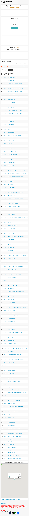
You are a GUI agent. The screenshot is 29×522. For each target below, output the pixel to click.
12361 (5, 400)
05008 (5, 266)
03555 (5, 195)
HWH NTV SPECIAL (12, 151)
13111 (5, 118)
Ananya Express (11, 214)
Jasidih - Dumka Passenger (13, 233)
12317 (5, 244)
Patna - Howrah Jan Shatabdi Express (15, 198)
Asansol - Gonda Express (13, 337)
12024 (5, 198)
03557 (5, 228)
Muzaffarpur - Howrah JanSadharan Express (17, 392)
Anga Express (11, 124)
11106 (5, 291)
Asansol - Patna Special (12, 209)
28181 (5, 135)
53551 (5, 231)
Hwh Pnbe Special (11, 159)
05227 (5, 236)
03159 (5, 94)
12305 (5, 332)
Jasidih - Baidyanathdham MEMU (14, 436)
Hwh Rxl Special (11, 146)
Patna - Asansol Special (12, 367)
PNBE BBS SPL (11, 362)
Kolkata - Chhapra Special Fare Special (15, 88)
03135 (5, 88)
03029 (5, 146)
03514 (5, 420)
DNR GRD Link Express (12, 77)
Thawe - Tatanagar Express (13, 455)
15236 (5, 395)
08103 (5, 250)
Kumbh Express (11, 321)
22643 (5, 285)
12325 (5, 242)
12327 (5, 318)
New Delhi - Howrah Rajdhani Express (15, 192)
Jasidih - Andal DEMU (12, 277)
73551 (5, 225)
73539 (5, 222)
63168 (5, 458)
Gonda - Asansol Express (13, 203)
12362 (5, 398)
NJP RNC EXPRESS (11, 373)
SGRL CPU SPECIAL (12, 403)
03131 (5, 343)
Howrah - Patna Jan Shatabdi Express (15, 359)
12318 (5, 211)
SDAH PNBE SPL (11, 346)
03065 (5, 162)
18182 (5, 455)
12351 (5, 110)
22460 (5, 170)
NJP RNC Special (11, 370)
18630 (5, 373)
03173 (5, 346)
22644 (5, 354)
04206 (5, 283)
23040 (5, 452)
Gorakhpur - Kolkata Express (14, 428)
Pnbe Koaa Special (12, 294)
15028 (5, 439)
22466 (5, 173)
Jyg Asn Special (11, 420)
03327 (5, 444)
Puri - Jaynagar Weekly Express (14, 154)
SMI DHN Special (11, 378)
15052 (5, 428)
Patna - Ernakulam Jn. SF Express (14, 354)
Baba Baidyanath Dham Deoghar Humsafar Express (18, 170)
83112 (5, 105)
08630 (5, 370)
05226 (5, 387)
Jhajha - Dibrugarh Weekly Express (15, 433)
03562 (5, 143)
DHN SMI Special (11, 444)
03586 (5, 376)
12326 (5, 220)
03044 (5, 406)
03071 (5, 159)
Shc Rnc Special (11, 417)
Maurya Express (11, 439)
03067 (5, 151)
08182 (5, 99)
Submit (14, 28)
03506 (5, 179)
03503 (5, 302)
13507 (5, 335)
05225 (5, 313)
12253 (5, 124)
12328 (5, 422)
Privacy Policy (17, 502)
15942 (5, 315)
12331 (5, 157)
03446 (5, 310)
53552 (5, 190)
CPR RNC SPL (10, 414)
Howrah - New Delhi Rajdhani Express (15, 332)
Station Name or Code (6, 22)
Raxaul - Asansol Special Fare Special (15, 406)
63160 (5, 305)
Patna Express (11, 288)
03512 (5, 367)
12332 (5, 181)
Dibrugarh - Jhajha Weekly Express (15, 315)
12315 (5, 329)
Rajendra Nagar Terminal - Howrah (15, 113)
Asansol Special (11, 296)
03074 (5, 129)
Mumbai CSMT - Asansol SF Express (15, 398)
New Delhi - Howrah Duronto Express (15, 168)
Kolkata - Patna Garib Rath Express (15, 91)
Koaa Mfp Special (11, 313)
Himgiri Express (11, 157)
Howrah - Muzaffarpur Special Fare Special (16, 236)
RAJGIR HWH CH (11, 452)
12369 (5, 321)
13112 (5, 102)
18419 (5, 154)
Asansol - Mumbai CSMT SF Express (15, 400)
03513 (5, 441)
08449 (5, 165)
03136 (5, 450)
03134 (5, 294)
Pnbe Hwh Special (11, 129)
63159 (5, 280)
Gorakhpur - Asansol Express (14, 206)
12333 (5, 80)
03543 (5, 148)
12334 (5, 121)
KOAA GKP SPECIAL (12, 343)
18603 (5, 411)
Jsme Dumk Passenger (12, 225)
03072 (5, 299)
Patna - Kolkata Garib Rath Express (15, 83)
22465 (5, 255)
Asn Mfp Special (11, 195)
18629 (5, 261)
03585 (5, 86)
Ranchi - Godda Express (13, 411)
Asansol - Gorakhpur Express (14, 335)
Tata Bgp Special (11, 250)
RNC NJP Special (11, 258)
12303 (5, 247)
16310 (5, 357)
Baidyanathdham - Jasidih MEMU (14, 458)
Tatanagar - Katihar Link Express (14, 135)
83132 (5, 77)
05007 (5, 96)
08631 (5, 409)
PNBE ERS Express (11, 357)
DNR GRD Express (11, 105)
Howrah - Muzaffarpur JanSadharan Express (17, 307)
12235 (5, 348)
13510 (5, 203)
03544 (5, 184)
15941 (5, 433)
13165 (5, 138)
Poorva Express (11, 239)
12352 (5, 113)
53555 (5, 365)
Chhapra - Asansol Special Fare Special (15, 450)
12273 (5, 253)
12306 (5, 192)
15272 (5, 392)
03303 (5, 403)
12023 (5, 359)
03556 (5, 127)
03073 (5, 340)
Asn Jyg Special (11, 441)
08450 (5, 362)
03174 (5, 200)
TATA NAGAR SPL (11, 99)
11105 (5, 272)
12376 (5, 269)
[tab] (14, 499)
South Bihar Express (12, 107)
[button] (14, 479)
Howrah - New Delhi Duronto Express (15, 253)
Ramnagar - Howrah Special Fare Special (16, 96)
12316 (5, 214)
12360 (5, 83)
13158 (5, 384)
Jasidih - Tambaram (12, 269)
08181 (5, 132)
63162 (5, 326)
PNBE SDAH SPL (11, 200)
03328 (5, 378)
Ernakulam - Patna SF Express (14, 285)
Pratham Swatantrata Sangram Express (16, 272)
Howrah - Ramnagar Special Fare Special (16, 266)
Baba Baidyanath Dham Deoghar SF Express (17, 173)
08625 (5, 417)
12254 (5, 351)
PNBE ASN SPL (11, 140)
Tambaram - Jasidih (12, 447)
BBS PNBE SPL (11, 165)
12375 (5, 447)
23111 (5, 116)
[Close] (19, 474)
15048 (5, 430)
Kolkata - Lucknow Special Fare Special (15, 176)
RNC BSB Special (11, 132)
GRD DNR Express (11, 116)
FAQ (11, 502)
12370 (5, 425)
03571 (5, 324)
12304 (5, 239)
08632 (5, 414)
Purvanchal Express (12, 430)
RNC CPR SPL (10, 409)
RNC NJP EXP (10, 261)
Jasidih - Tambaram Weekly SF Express (15, 274)
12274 (5, 168)
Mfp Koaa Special (11, 387)
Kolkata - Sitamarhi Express (13, 138)
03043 (5, 389)
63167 (5, 436)
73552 (5, 233)
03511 (5, 209)
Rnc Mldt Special (11, 310)
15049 (5, 381)
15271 (5, 307)
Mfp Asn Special (11, 127)
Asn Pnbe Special (11, 302)
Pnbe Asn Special (11, 179)
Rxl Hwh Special (11, 187)
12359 (5, 91)
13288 (5, 107)
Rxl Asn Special (11, 184)
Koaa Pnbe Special (12, 94)
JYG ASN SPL (10, 376)
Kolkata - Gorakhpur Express (14, 381)
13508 (5, 206)
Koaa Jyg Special (11, 86)
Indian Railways (5, 502)
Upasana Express (11, 318)
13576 (5, 274)
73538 (5, 277)
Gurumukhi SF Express (12, 220)
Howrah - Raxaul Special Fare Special (15, 389)
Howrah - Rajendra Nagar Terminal (15, 110)
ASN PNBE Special (11, 228)
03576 (5, 140)
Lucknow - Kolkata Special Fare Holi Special (16, 283)
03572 (5, 263)
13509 (5, 337)
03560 (5, 296)
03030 (5, 187)
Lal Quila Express (11, 102)
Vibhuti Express (11, 80)
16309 (5, 288)
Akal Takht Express (12, 211)
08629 (5, 258)
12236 (5, 217)
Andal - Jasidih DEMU (12, 222)
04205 (5, 176)
